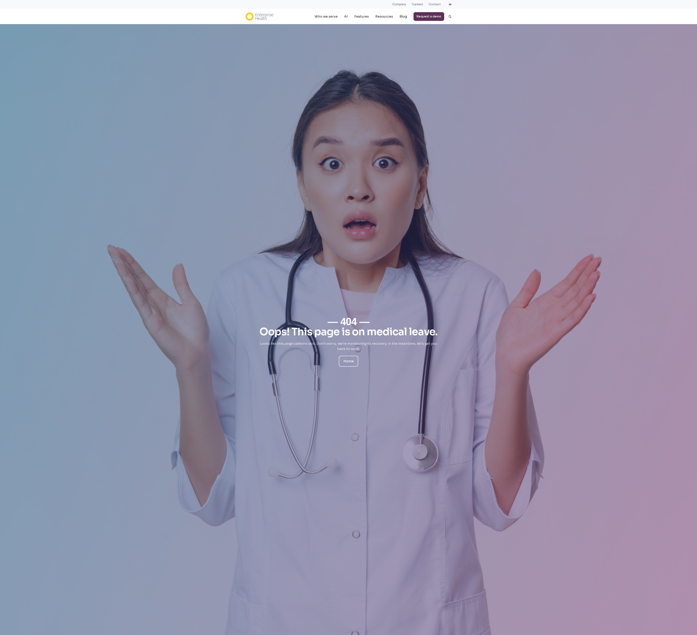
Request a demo (428, 16)
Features (361, 17)
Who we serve (326, 17)
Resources (384, 17)
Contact (435, 4)
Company (399, 4)
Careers (417, 4)
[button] (450, 16)
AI (346, 17)
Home (348, 361)
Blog (403, 17)
